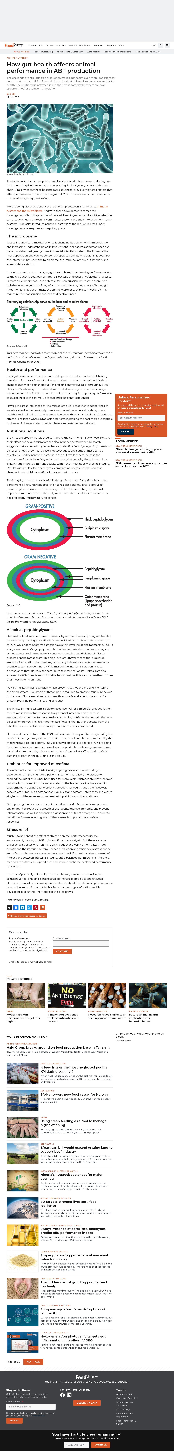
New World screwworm (128, 446)
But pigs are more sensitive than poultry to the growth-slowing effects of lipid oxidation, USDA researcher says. (75, 1238)
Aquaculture (47, 1091)
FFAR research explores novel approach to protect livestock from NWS (141, 465)
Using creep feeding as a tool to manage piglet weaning (73, 1123)
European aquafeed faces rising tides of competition (73, 1311)
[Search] (160, 45)
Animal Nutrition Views (53, 1064)
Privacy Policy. (152, 426)
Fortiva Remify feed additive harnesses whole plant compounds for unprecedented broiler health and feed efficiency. (76, 1346)
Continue (101, 1445)
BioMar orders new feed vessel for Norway (74, 1094)
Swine (10, 1011)
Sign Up (125, 432)
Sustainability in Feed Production (59, 1171)
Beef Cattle (47, 1144)
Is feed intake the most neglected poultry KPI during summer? (74, 1069)
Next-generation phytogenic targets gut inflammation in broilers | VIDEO (73, 1338)
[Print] (9, 907)
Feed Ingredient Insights (54, 1252)
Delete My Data (87, 1403)
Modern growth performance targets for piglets (23, 1018)
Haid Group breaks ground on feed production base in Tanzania (58, 1047)
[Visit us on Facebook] (62, 1395)
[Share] (15, 907)
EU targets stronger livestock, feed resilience (69, 1204)
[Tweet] (29, 907)
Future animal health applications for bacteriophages (143, 1018)
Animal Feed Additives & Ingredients (60, 1225)
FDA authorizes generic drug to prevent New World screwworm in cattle (139, 450)
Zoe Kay (11, 94)
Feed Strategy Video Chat (55, 1333)
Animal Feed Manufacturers (22, 1044)
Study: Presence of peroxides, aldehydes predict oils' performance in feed (73, 1231)
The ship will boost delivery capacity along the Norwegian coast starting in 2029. (75, 1100)
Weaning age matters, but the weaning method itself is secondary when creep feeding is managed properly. (71, 1131)
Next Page (33, 1362)
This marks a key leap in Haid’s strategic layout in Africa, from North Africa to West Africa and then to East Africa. (57, 1053)
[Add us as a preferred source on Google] (42, 907)
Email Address (61, 938)
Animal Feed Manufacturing (56, 1198)
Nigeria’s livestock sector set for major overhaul (72, 1176)
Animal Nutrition (17, 58)
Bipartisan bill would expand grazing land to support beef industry (77, 1149)
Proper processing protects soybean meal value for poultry (74, 1257)
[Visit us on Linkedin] (69, 1395)
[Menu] (167, 45)
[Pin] (35, 907)
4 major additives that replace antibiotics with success (63, 1018)
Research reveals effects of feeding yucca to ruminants (107, 1016)
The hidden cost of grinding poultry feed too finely (74, 1284)
